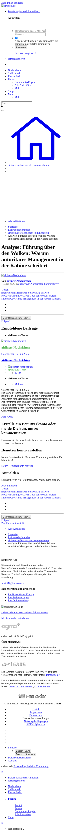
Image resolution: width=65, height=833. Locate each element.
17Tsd (18, 372)
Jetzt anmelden (9, 485)
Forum (11, 79)
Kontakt (36, 709)
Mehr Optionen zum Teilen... (16, 318)
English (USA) (23, 751)
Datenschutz (35, 715)
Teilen (4, 289)
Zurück (18, 805)
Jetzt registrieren (16, 58)
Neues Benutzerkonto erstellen (17, 465)
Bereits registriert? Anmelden (24, 11)
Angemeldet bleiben (25, 41)
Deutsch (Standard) (25, 754)
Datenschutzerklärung (19, 757)
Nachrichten (14, 70)
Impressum (36, 712)
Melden (19, 384)
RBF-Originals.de (35, 724)
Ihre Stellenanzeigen (18, 597)
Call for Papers (42, 686)
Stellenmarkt (14, 73)
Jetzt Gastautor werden (21, 686)
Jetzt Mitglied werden (12, 583)
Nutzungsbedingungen (36, 721)
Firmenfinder (15, 76)
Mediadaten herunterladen (15, 618)
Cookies (12, 760)
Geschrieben (15, 354)
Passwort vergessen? (25, 53)
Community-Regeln (25, 82)
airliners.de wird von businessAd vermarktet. (24, 612)
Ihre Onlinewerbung (18, 600)
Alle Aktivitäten (23, 85)
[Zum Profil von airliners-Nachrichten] (13, 275)
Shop (11, 91)
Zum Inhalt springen (12, 2)
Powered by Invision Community (31, 766)
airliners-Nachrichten (19, 281)
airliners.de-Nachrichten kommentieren (38, 284)
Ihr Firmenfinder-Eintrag (21, 594)
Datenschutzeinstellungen (35, 718)
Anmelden (21, 47)
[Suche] (2, 110)
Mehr (17, 88)
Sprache (12, 747)
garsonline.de (53, 674)
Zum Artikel (7, 416)
